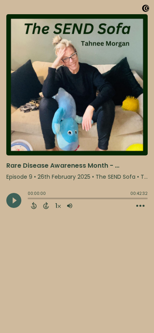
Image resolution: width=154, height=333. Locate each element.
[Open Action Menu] (140, 206)
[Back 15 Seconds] (34, 205)
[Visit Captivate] (145, 10)
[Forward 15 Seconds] (46, 205)
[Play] (13, 200)
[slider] (29, 199)
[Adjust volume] (69, 205)
